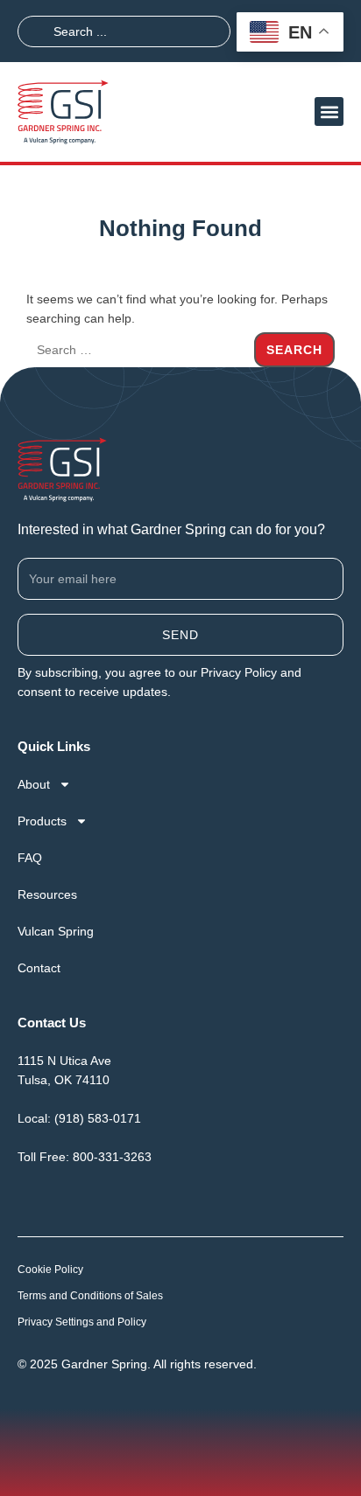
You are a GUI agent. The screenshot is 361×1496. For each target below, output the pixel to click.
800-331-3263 (112, 1157)
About (34, 784)
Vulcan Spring (56, 931)
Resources (47, 894)
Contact (39, 968)
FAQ (30, 858)
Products (42, 821)
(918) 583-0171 (97, 1118)
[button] (329, 111)
